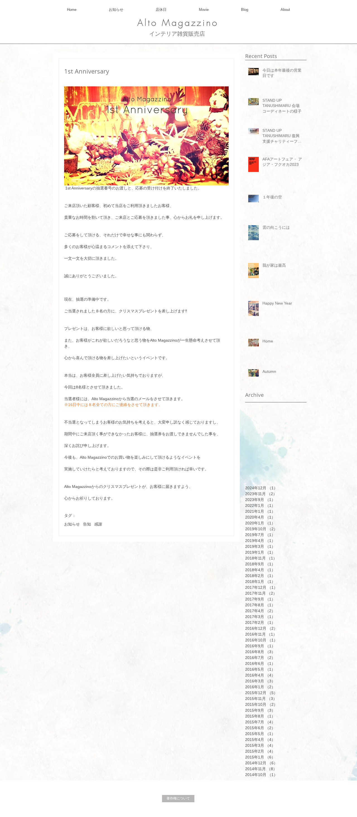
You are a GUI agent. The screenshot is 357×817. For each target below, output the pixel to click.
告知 (87, 524)
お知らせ (72, 524)
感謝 (98, 524)
